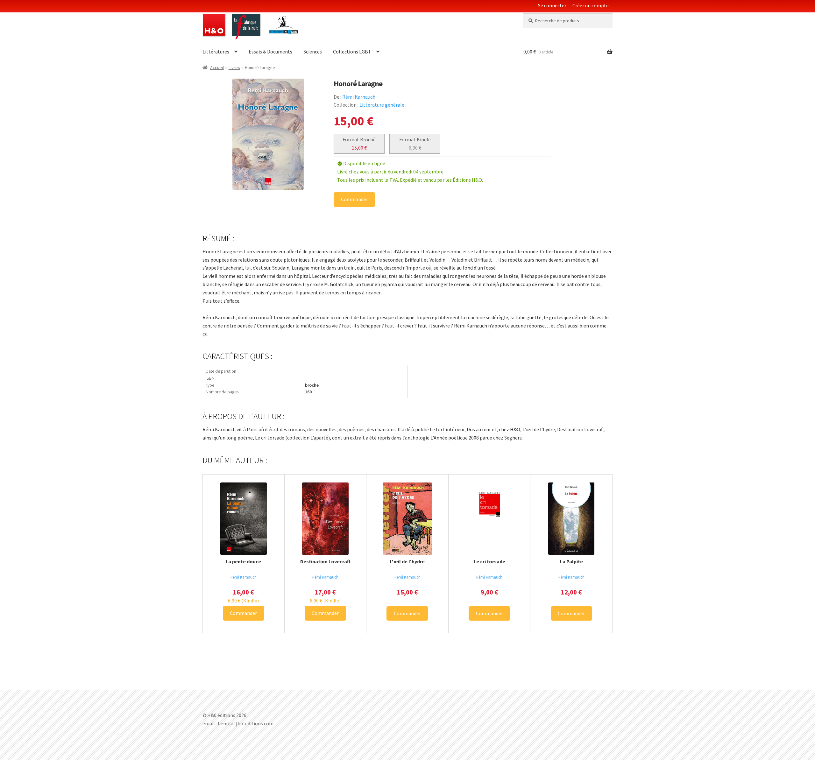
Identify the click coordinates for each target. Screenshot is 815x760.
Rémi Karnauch (358, 97)
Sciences (312, 51)
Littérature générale (381, 105)
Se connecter (552, 5)
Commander (354, 199)
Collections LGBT (352, 51)
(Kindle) (243, 600)
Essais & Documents (270, 51)
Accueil (217, 67)
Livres (234, 67)
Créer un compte (590, 5)
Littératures (215, 51)
